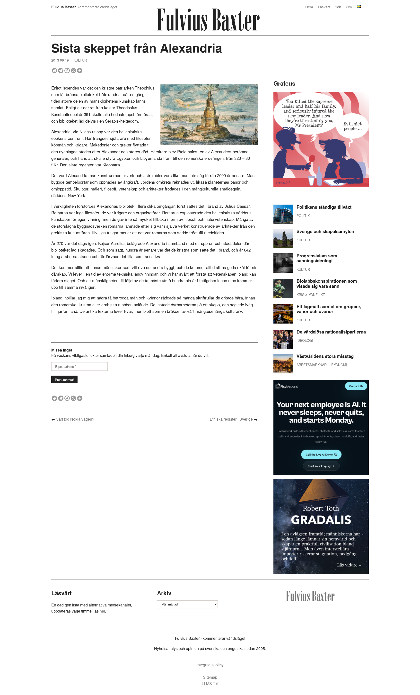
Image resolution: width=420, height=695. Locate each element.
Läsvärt (324, 6)
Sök (338, 6)
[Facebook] (67, 70)
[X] (73, 70)
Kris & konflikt (311, 294)
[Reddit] (54, 70)
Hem (309, 6)
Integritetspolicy (210, 665)
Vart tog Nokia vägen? (75, 419)
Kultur (80, 60)
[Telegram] (60, 70)
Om (349, 6)
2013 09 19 (60, 60)
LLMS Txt (210, 683)
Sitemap (210, 677)
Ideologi (305, 340)
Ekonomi (339, 364)
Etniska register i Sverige (231, 419)
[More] (79, 70)
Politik (303, 215)
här (102, 611)
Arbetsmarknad (312, 364)
